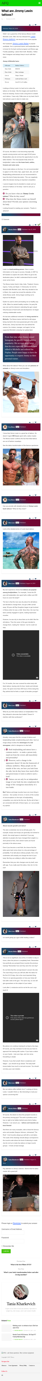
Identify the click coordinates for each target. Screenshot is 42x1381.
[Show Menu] (39, 3)
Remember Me (8, 1246)
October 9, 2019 (10, 19)
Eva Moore (11, 427)
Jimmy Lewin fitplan (21, 44)
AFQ (5, 3)
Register (17, 1223)
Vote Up (30, 24)
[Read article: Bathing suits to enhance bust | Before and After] (7, 1328)
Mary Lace (11, 522)
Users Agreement (13, 1365)
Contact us (32, 1365)
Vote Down (36, 25)
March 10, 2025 (29, 1330)
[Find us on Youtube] (2, 1375)
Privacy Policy (23, 1365)
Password (5, 1238)
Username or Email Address (12, 1229)
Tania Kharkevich (13, 731)
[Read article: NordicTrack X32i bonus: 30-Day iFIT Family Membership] (7, 1337)
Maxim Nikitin (12, 229)
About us (4, 1365)
